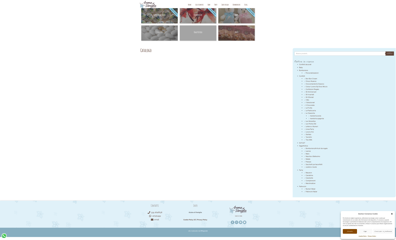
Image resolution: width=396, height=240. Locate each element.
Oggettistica (303, 146)
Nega (365, 231)
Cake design (225, 4)
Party (215, 4)
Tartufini (309, 137)
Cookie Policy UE (189, 220)
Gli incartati (310, 95)
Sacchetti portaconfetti (314, 164)
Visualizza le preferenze (383, 231)
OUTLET (302, 143)
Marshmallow (310, 183)
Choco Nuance (311, 81)
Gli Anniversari (311, 92)
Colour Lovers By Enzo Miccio (316, 87)
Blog (246, 4)
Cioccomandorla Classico (315, 84)
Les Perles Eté (311, 124)
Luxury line (310, 132)
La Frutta (309, 108)
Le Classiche (310, 113)
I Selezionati (310, 102)
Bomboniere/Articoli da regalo (317, 148)
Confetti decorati (305, 64)
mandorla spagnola (317, 118)
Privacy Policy (372, 236)
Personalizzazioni (312, 73)
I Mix (307, 100)
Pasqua (308, 162)
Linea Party (310, 129)
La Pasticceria (311, 111)
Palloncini (302, 186)
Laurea (308, 151)
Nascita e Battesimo (313, 156)
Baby (209, 4)
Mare (307, 154)
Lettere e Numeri (312, 126)
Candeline (309, 175)
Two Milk (309, 140)
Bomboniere (236, 4)
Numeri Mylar (310, 189)
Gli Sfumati (310, 97)
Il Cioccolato (310, 105)
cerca (389, 53)
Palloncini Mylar (311, 192)
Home (189, 4)
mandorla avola (315, 116)
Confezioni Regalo (312, 89)
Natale (308, 159)
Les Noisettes (311, 121)
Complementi (310, 181)
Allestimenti (200, 4)
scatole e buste (311, 167)
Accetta (350, 231)
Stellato (308, 134)
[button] (392, 214)
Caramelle (309, 178)
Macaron (309, 173)
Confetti (302, 76)
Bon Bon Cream (311, 79)
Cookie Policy (363, 236)
